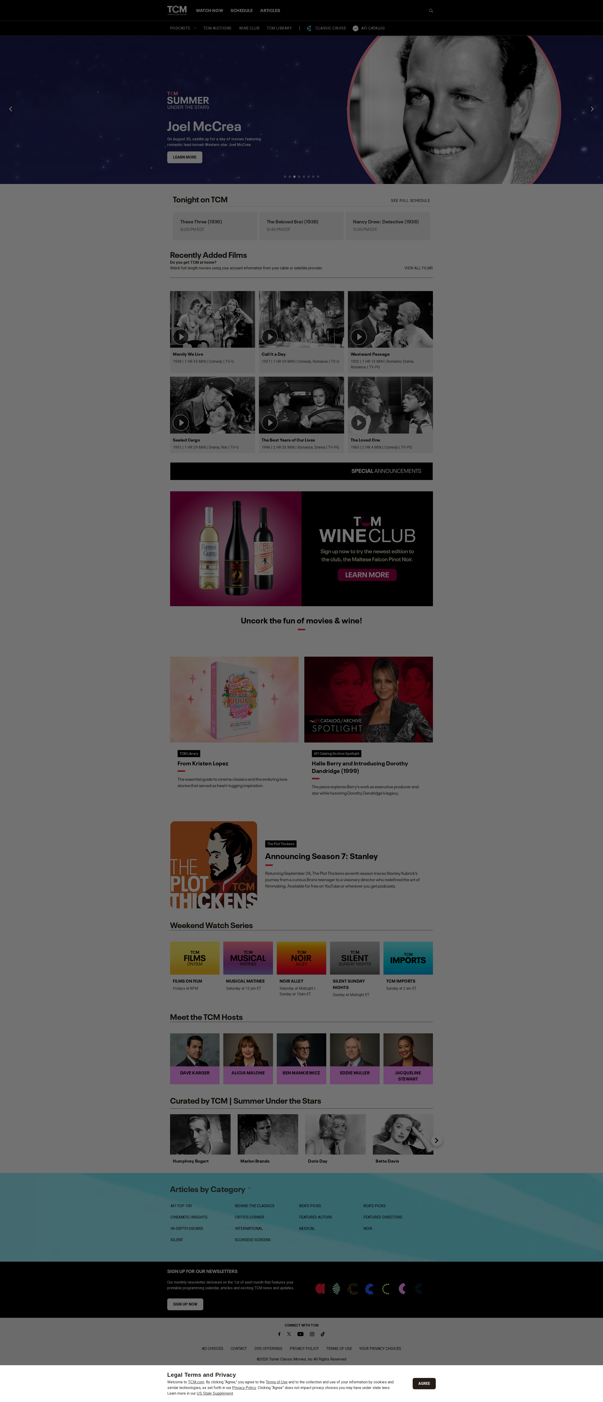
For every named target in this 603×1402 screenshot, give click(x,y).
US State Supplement (215, 1393)
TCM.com (196, 1382)
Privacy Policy (244, 1388)
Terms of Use (277, 1382)
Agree (424, 1383)
